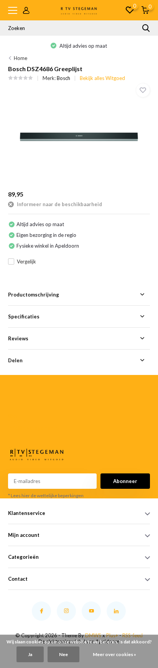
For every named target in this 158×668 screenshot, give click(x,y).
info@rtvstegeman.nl (21, 428)
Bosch (63, 78)
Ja (30, 654)
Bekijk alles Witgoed (102, 78)
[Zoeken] (146, 28)
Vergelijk (26, 261)
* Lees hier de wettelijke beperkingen (46, 495)
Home (20, 58)
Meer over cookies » (114, 654)
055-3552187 (19, 419)
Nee (63, 654)
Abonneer (125, 481)
